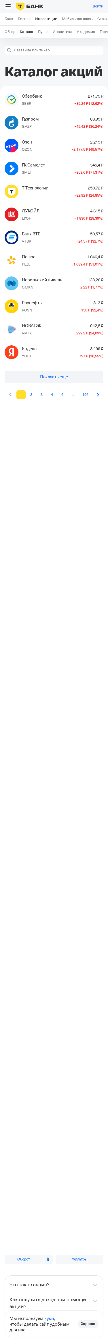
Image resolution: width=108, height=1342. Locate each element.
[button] (9, 50)
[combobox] (58, 50)
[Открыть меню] (8, 6)
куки (49, 1318)
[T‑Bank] (29, 6)
